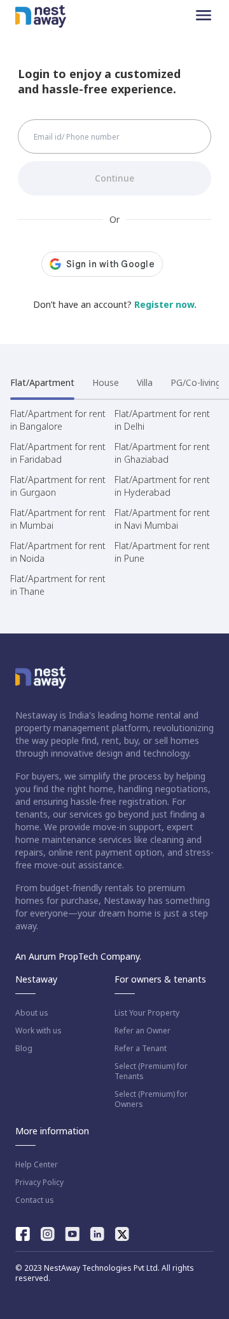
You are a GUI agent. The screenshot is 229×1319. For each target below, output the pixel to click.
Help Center (36, 1165)
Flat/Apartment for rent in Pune (162, 552)
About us (31, 1013)
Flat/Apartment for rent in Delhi (162, 420)
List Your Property (146, 1013)
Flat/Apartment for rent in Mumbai (58, 519)
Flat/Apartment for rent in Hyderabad (162, 486)
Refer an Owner (142, 1031)
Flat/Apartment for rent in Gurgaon (58, 486)
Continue (114, 178)
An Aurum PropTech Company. (78, 956)
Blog (23, 1049)
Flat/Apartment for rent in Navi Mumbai (162, 519)
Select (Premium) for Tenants (151, 1071)
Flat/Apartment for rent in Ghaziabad (162, 453)
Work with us (38, 1031)
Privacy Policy (39, 1182)
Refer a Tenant (140, 1049)
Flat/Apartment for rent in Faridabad (58, 453)
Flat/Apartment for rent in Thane (58, 585)
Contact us (34, 1200)
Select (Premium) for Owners (151, 1099)
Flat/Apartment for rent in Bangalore (58, 420)
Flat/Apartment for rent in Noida (58, 552)
